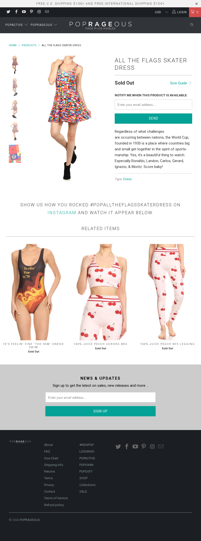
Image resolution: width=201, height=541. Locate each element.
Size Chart (51, 458)
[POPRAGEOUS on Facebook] (16, 12)
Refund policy (54, 505)
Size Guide (179, 83)
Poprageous (42, 25)
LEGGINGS (86, 451)
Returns (49, 471)
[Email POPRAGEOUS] (46, 12)
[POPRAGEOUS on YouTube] (24, 12)
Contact (49, 491)
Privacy (49, 485)
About (48, 445)
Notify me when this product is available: (151, 95)
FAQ (47, 451)
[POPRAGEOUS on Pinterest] (31, 12)
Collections (87, 485)
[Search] (192, 25)
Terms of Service (56, 498)
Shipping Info (53, 465)
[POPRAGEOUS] (100, 25)
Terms (48, 478)
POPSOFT (86, 471)
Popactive (14, 25)
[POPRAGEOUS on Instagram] (39, 12)
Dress (127, 179)
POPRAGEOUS (30, 520)
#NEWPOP (86, 445)
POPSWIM (86, 465)
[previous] (31, 118)
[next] (105, 118)
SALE (83, 491)
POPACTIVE (87, 458)
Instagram (62, 212)
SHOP (83, 478)
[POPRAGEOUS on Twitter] (8, 12)
